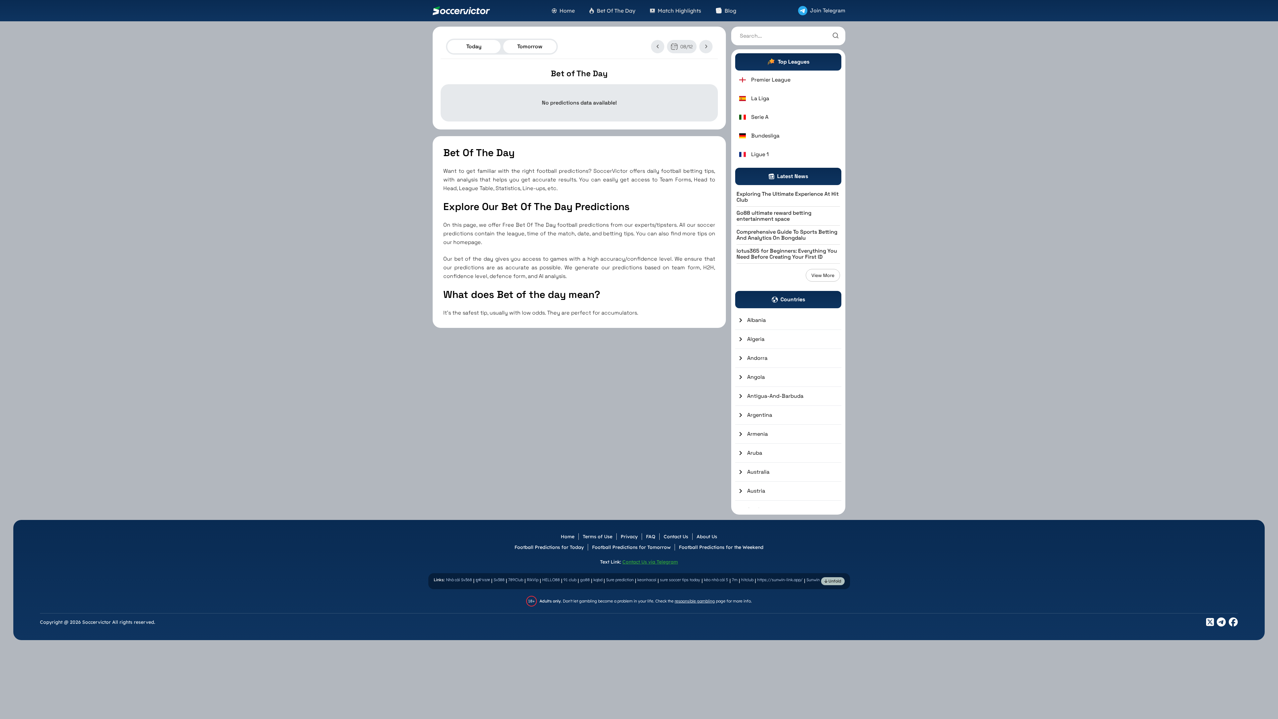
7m (735, 579)
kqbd (597, 579)
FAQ (650, 537)
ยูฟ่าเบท (483, 579)
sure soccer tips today (680, 579)
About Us (707, 537)
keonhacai (646, 579)
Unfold (834, 581)
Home (567, 537)
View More (822, 275)
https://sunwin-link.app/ (780, 579)
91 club (569, 579)
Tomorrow (529, 46)
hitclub (747, 579)
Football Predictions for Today (549, 547)
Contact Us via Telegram (650, 562)
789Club (515, 579)
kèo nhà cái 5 (716, 579)
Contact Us (676, 537)
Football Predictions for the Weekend (721, 547)
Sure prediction (620, 579)
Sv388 (499, 579)
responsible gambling (695, 601)
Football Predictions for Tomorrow (631, 547)
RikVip (532, 579)
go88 (585, 579)
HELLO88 (551, 579)
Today (474, 46)
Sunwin (813, 579)
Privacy (629, 537)
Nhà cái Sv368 (459, 579)
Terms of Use (597, 537)
